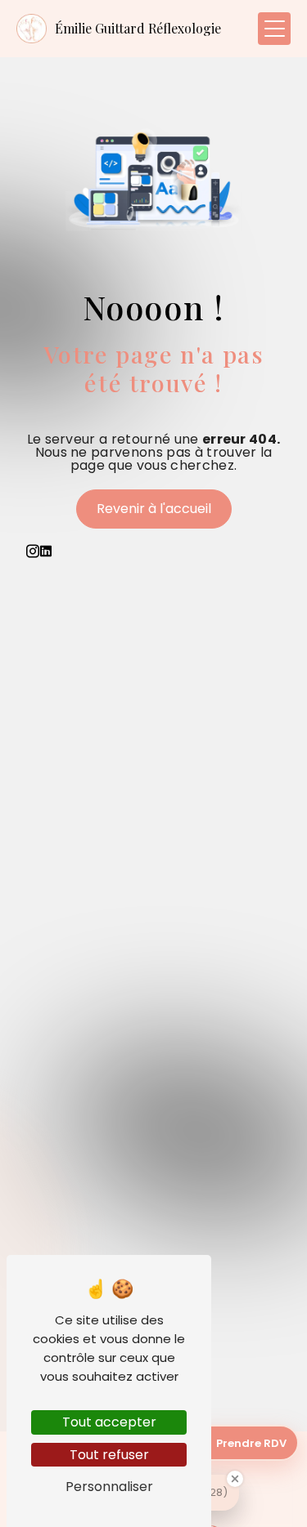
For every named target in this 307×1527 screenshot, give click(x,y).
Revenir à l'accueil (154, 508)
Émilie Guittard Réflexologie (138, 28)
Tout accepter (109, 1422)
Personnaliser (109, 1486)
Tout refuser (109, 1454)
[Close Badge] (235, 1479)
